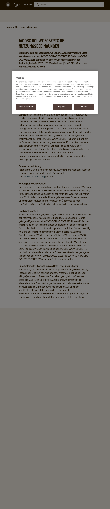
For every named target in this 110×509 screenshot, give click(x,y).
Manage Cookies (26, 107)
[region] (55, 92)
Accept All (84, 107)
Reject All (62, 107)
